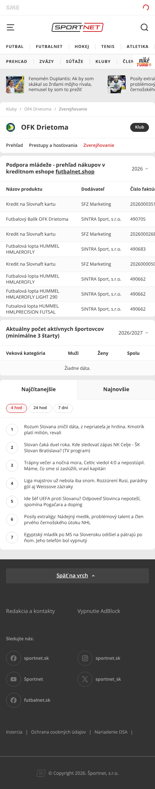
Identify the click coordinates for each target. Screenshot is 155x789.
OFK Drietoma (38, 109)
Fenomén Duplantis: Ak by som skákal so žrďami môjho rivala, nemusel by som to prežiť (61, 84)
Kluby (11, 109)
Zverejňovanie (99, 145)
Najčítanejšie (38, 389)
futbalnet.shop (75, 171)
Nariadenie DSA (111, 732)
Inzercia (14, 732)
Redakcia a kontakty (30, 610)
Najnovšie (116, 389)
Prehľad (14, 145)
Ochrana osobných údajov (58, 732)
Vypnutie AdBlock (99, 610)
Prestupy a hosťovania (53, 145)
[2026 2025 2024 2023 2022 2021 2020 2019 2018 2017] (140, 168)
